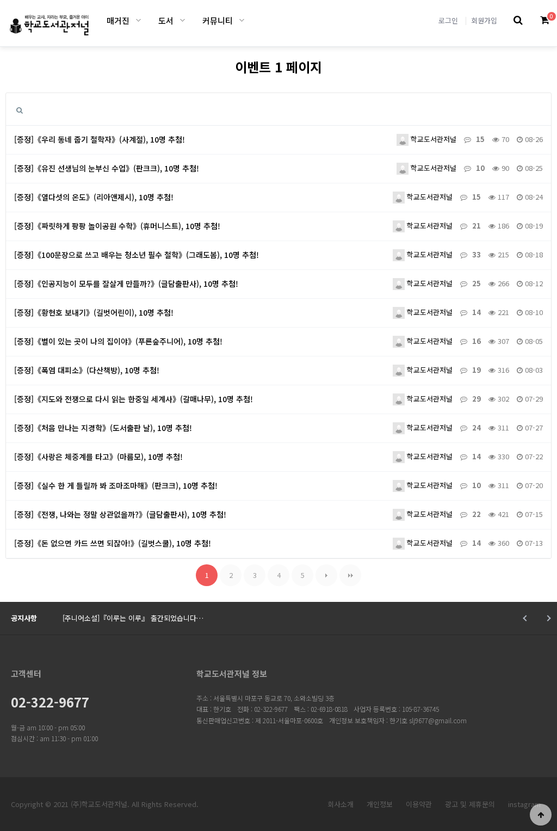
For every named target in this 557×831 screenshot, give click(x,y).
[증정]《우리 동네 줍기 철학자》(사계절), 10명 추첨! (99, 139)
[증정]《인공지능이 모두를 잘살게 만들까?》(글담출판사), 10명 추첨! (126, 283)
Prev (525, 618)
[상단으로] (541, 815)
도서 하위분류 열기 (182, 20)
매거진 (118, 20)
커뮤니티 (217, 20)
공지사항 (24, 618)
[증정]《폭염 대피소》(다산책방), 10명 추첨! (86, 370)
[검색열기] (518, 20)
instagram (524, 804)
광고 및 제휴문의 (470, 804)
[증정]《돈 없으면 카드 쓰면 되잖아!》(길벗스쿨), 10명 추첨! (112, 543)
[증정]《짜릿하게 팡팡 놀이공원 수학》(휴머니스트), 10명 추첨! (117, 225)
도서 (166, 20)
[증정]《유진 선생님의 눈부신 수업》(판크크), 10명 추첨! (106, 168)
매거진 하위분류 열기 (138, 20)
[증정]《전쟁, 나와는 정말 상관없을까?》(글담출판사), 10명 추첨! (120, 514)
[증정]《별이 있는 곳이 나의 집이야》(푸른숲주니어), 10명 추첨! (118, 341)
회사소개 (340, 804)
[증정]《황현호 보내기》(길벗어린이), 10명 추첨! (94, 312)
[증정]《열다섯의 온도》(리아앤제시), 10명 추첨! (94, 197)
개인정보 (380, 804)
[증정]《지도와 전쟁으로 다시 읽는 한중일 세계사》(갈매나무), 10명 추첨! (133, 398)
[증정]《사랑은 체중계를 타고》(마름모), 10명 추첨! (98, 456)
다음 (326, 575)
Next (547, 618)
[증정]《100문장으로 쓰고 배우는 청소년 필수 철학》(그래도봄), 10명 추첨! (136, 254)
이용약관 (419, 804)
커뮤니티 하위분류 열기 (242, 20)
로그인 (448, 20)
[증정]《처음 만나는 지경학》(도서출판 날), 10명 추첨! (103, 427)
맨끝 (350, 575)
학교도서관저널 (432, 139)
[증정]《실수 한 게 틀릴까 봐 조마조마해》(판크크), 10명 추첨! (116, 485)
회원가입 (484, 20)
